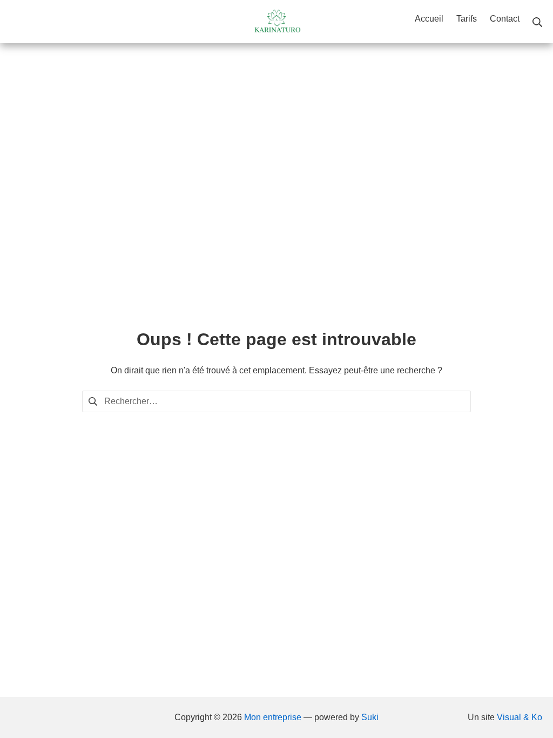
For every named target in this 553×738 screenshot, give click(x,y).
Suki (370, 717)
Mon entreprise (272, 717)
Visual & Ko (519, 717)
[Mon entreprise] (276, 21)
